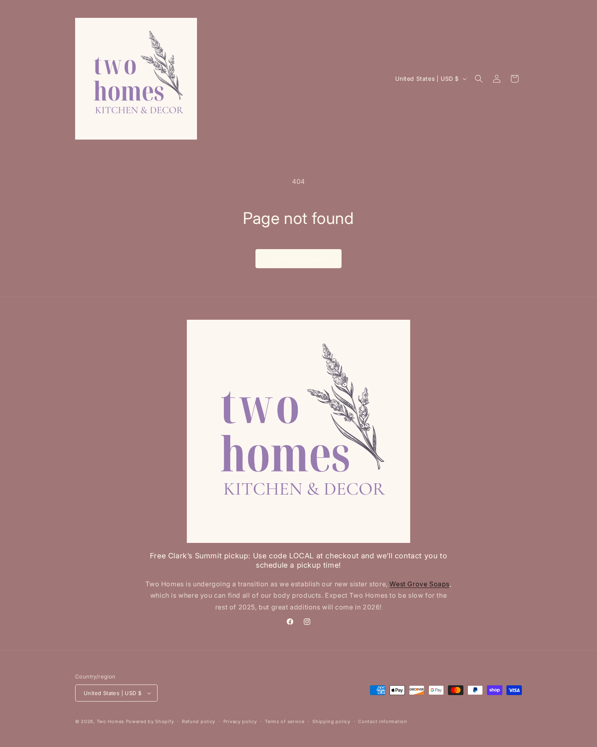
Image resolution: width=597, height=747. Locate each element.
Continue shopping (298, 258)
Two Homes (110, 721)
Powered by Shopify (150, 721)
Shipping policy (331, 721)
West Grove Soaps (419, 584)
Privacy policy (240, 721)
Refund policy (198, 721)
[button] (479, 79)
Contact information (382, 721)
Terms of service (284, 721)
